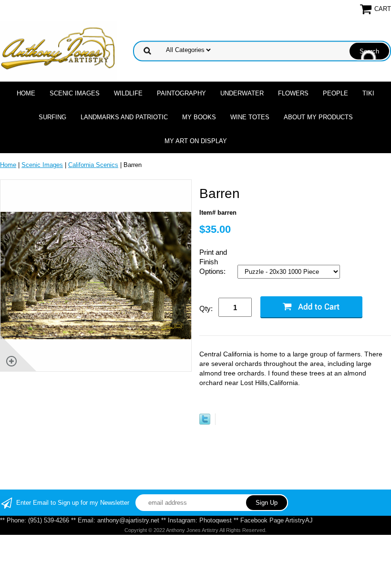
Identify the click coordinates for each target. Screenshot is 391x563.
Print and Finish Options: (213, 261)
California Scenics (93, 164)
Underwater (242, 93)
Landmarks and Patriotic (124, 117)
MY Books (199, 117)
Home (26, 93)
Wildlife (128, 93)
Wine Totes (249, 117)
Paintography (181, 93)
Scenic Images (75, 93)
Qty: (206, 308)
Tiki (368, 93)
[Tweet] (204, 422)
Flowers (293, 93)
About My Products (318, 117)
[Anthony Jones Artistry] (58, 50)
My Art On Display (196, 141)
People (335, 93)
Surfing (52, 117)
